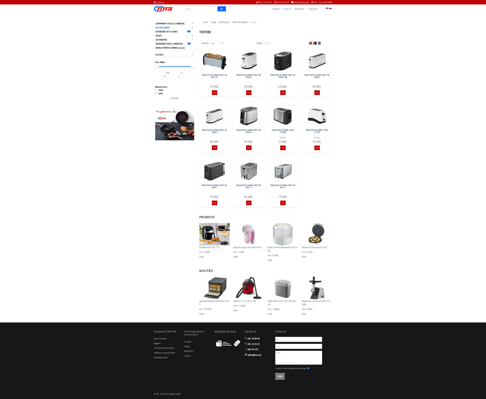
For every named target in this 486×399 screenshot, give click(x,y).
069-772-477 (253, 349)
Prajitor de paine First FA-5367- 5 (283, 186)
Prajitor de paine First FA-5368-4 (317, 76)
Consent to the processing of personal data (290, 368)
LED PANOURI (161, 39)
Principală (275, 8)
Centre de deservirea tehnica (164, 347)
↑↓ (223, 42)
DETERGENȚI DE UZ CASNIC (167, 31)
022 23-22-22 (265, 2)
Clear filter (175, 98)
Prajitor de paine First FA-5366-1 (214, 186)
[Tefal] (174, 124)
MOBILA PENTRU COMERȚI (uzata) (170, 47)
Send (280, 376)
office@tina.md (301, 2)
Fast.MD (177, 394)
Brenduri (159, 54)
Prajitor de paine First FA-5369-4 (248, 131)
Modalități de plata (160, 357)
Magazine (157, 343)
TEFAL (160, 90)
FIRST (160, 93)
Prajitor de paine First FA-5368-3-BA (283, 76)
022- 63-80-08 (253, 338)
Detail (214, 92)
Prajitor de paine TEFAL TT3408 (283, 131)
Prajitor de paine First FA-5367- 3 (248, 186)
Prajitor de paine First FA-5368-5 (214, 131)
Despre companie (160, 338)
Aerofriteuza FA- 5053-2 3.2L (209, 247)
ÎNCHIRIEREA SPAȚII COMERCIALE (169, 43)
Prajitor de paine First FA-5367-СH (214, 76)
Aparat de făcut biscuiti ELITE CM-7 (314, 247)
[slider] (157, 66)
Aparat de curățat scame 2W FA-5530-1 (248, 247)
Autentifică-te (299, 8)
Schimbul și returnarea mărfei (164, 352)
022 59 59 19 (283, 2)
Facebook (160, 2)
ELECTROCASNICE (163, 27)
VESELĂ (159, 35)
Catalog (286, 8)
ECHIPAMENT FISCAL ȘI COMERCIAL (170, 23)
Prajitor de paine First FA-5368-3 (248, 76)
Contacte (311, 8)
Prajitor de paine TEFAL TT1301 (317, 131)
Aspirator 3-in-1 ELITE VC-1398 (245, 301)
